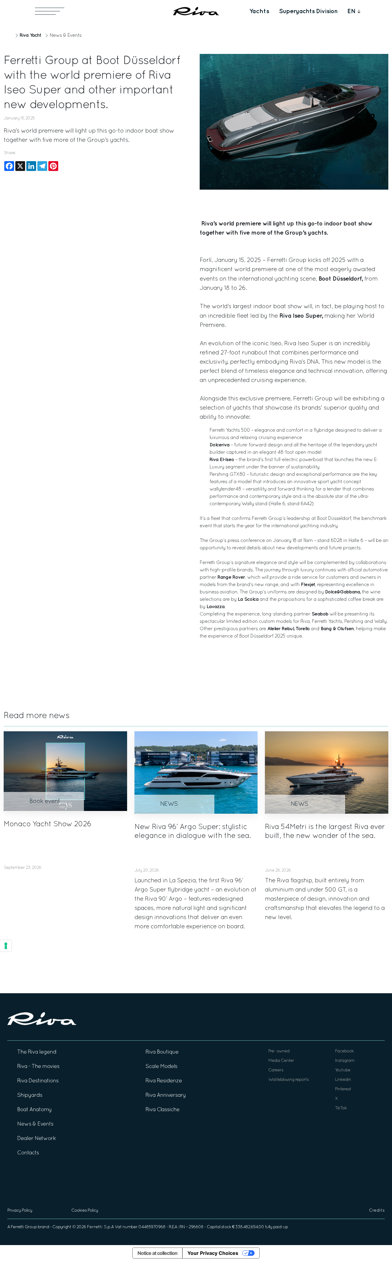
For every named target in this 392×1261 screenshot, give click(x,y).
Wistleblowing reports (288, 1080)
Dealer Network (36, 1138)
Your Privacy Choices (212, 1253)
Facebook (344, 1051)
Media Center (281, 1061)
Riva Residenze (163, 1081)
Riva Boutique (162, 1052)
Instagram (344, 1061)
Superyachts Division (308, 11)
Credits (377, 1211)
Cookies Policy (84, 1211)
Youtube (342, 1070)
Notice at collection (157, 1253)
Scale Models (161, 1066)
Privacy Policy (19, 1211)
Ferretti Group (24, 1227)
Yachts (259, 11)
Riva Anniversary (165, 1095)
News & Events (65, 35)
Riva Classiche (162, 1109)
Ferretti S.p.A (100, 1227)
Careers (275, 1070)
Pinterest (343, 1089)
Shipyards (29, 1095)
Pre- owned (278, 1051)
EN (351, 11)
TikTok (341, 1108)
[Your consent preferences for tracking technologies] (6, 946)
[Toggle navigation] (49, 11)
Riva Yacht (30, 35)
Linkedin (343, 1080)
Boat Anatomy (34, 1109)
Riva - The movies (38, 1066)
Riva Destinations (37, 1081)
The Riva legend (36, 1052)
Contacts (28, 1153)
